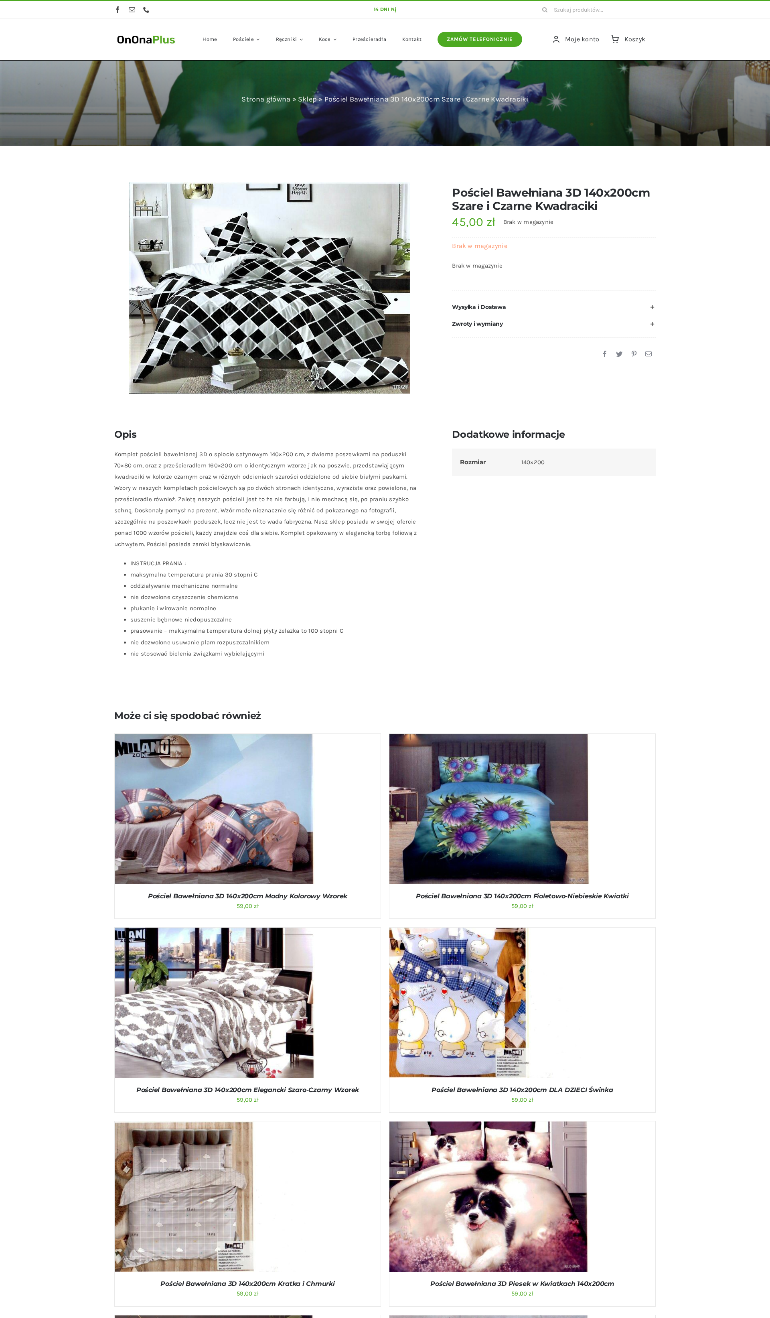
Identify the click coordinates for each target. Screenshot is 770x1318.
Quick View (246, 810)
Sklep (307, 99)
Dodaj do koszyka (194, 810)
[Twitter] (619, 354)
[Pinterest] (634, 354)
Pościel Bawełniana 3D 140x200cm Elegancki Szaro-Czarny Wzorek (247, 1090)
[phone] (146, 9)
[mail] (132, 9)
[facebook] (117, 9)
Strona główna (265, 99)
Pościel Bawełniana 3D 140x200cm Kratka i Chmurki (247, 1284)
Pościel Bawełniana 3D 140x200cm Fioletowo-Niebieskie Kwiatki (522, 896)
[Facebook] (605, 354)
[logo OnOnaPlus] (146, 34)
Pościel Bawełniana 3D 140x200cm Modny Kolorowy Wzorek (247, 896)
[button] (554, 307)
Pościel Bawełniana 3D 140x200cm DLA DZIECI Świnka (522, 1090)
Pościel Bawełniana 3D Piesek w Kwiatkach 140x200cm (522, 1284)
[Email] (648, 354)
